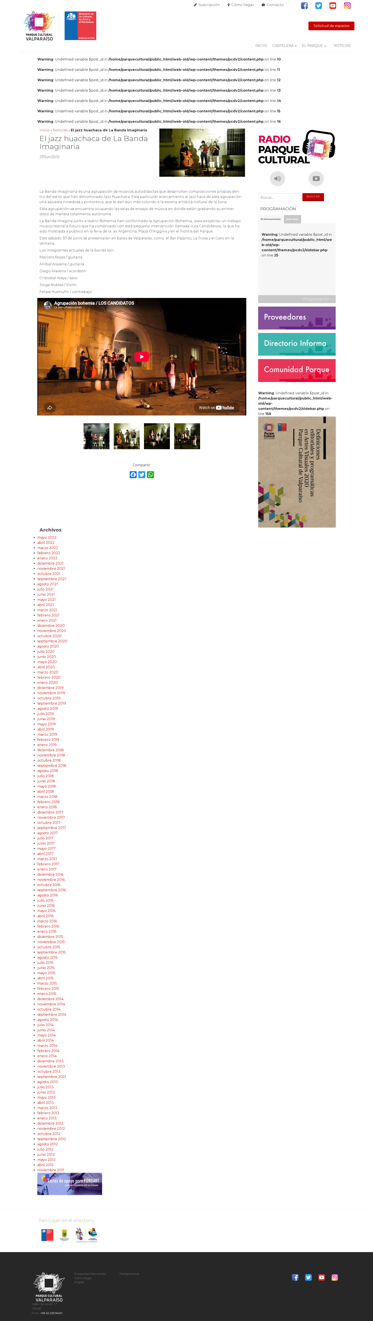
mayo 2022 (47, 537)
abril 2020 (46, 667)
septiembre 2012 (51, 1139)
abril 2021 (45, 605)
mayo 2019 (46, 724)
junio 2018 (46, 781)
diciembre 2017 (50, 812)
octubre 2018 (49, 760)
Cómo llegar (242, 5)
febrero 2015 (48, 989)
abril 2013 (45, 1103)
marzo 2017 (47, 859)
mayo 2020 (47, 662)
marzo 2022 (47, 548)
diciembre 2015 (50, 937)
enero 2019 (47, 745)
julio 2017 (45, 838)
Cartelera (283, 46)
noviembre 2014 (51, 1004)
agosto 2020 (48, 646)
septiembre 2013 (51, 1077)
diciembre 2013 (50, 1061)
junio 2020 (46, 657)
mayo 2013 (46, 1097)
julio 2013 (45, 1087)
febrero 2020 (48, 677)
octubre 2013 (48, 1072)
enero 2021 (47, 620)
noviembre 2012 (51, 1129)
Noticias (342, 45)
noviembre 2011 (50, 1170)
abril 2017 (45, 854)
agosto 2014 (47, 1020)
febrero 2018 (48, 802)
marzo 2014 (47, 1046)
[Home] (60, 26)
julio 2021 (45, 589)
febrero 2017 (48, 864)
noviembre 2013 (51, 1066)
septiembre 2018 (51, 766)
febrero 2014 (48, 1051)
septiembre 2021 (51, 579)
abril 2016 (45, 916)
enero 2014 (47, 1056)
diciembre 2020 (51, 626)
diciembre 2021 (50, 563)
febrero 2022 (48, 553)
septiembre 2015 (51, 952)
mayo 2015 (46, 973)
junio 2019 (46, 719)
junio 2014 (46, 1030)
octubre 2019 (48, 698)
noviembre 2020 (51, 631)
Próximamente (271, 219)
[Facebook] (133, 475)
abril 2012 (45, 1165)
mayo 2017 (46, 849)
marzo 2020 (47, 672)
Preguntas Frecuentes (90, 1273)
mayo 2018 (46, 786)
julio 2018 (45, 776)
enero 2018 (47, 807)
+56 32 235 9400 (51, 1313)
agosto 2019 (47, 709)
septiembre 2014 (51, 1014)
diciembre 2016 (50, 874)
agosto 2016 (47, 895)
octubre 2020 (49, 636)
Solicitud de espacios (331, 26)
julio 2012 (45, 1149)
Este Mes (292, 219)
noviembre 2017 (51, 817)
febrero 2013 (48, 1113)
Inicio (261, 46)
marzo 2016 (47, 921)
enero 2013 (47, 1118)
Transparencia (129, 1273)
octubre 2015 (48, 947)
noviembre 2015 (51, 942)
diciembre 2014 (50, 999)
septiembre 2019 (51, 703)
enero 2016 (46, 931)
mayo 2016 (46, 911)
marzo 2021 (47, 610)
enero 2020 (47, 683)
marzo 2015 (47, 983)
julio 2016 (45, 900)
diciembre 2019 (50, 688)
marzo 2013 (47, 1108)
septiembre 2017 (51, 828)
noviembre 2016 (51, 880)
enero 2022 (47, 558)
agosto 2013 (47, 1082)
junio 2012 (46, 1154)
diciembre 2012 (50, 1123)
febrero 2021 (48, 615)
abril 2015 (45, 978)
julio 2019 (45, 714)
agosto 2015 (47, 957)
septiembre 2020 (52, 641)
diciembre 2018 (50, 750)
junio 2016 (46, 906)
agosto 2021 (47, 584)
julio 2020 (46, 651)
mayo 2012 (46, 1160)
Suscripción (209, 5)
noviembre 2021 (51, 569)
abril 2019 (45, 729)
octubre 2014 (48, 1009)
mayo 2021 (46, 600)
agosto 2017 (47, 833)
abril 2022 (46, 543)
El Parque (312, 46)
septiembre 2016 (51, 890)
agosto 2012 (47, 1144)
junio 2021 (46, 594)
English (79, 1282)
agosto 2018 (47, 771)
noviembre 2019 (51, 693)
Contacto (275, 5)
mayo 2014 (46, 1035)
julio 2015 (45, 963)
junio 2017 (46, 843)
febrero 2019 (48, 740)
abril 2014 (45, 1040)
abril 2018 (45, 791)
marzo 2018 (47, 797)
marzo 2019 (47, 734)
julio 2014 (45, 1025)
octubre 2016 (48, 885)
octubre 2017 (48, 823)
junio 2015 (46, 968)
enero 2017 (47, 869)
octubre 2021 (48, 574)
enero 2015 (46, 994)
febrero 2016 (48, 926)
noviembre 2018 (51, 755)
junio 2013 (46, 1092)
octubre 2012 (48, 1134)
